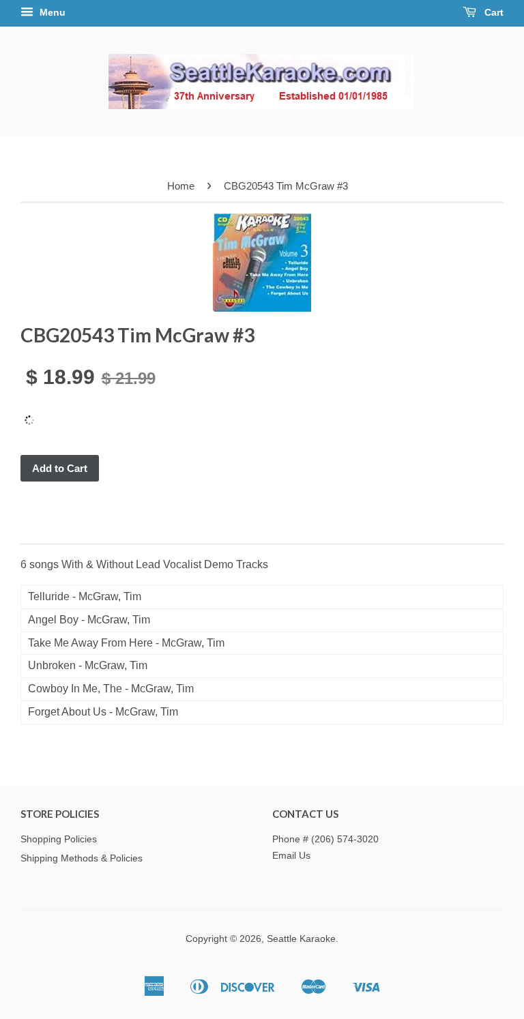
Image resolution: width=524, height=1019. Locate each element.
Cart (493, 12)
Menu (51, 12)
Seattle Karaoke (301, 939)
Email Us (291, 856)
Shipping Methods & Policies (81, 858)
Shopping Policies (58, 839)
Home (180, 186)
